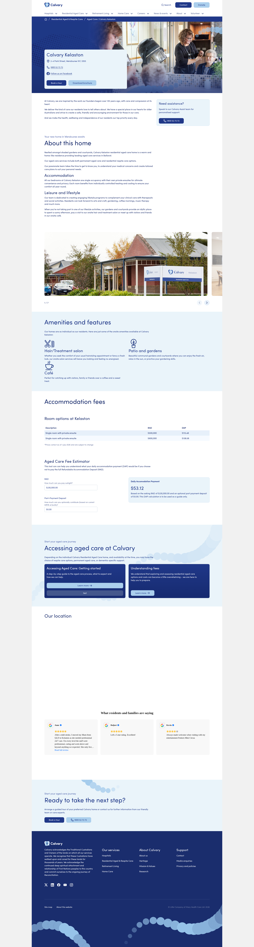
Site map (48, 907)
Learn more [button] (83, 585)
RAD (46, 479)
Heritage (143, 860)
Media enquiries (184, 860)
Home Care (107, 871)
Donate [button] (201, 4)
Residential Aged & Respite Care (117, 860)
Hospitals (106, 855)
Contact (180, 855)
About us (143, 855)
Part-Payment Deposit (55, 498)
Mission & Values (147, 866)
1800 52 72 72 (57, 67)
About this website (64, 907)
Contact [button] (183, 4)
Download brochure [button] (82, 83)
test (85, 593)
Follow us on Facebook (61, 73)
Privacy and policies (186, 866)
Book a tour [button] (56, 83)
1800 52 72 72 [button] (173, 120)
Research (143, 871)
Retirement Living (110, 866)
